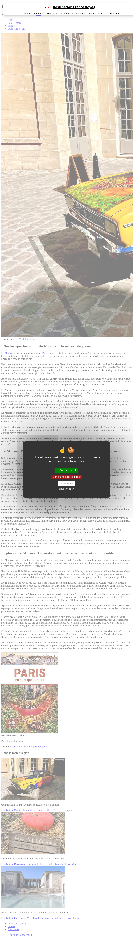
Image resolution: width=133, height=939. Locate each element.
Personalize (66, 483)
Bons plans (52, 13)
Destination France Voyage (75, 7)
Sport (91, 13)
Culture (65, 13)
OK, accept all (67, 470)
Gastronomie (78, 13)
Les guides (114, 13)
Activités (26, 13)
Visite (100, 13)
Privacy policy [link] (66, 489)
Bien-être (38, 13)
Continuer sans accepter (67, 477)
